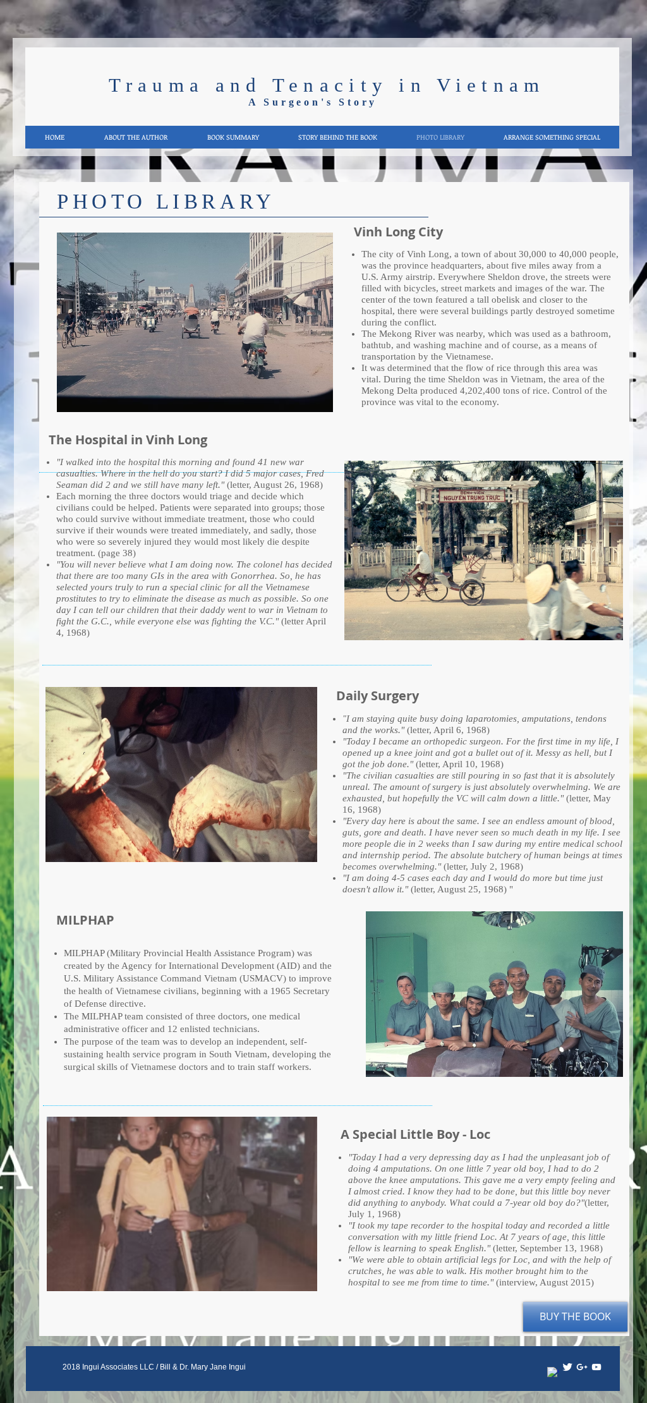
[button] (195, 322)
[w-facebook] (553, 1372)
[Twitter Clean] (567, 1367)
